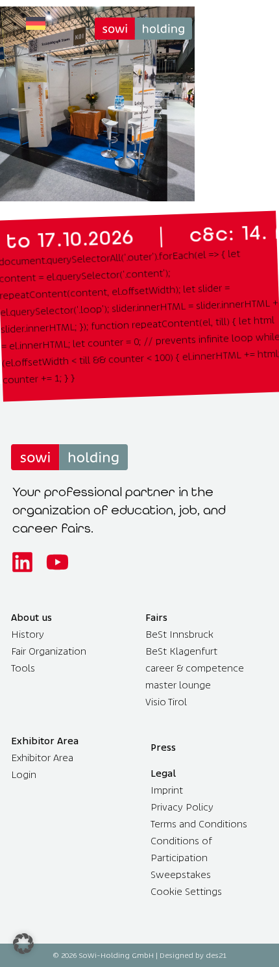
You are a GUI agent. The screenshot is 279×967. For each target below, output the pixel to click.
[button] (23, 943)
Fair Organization (48, 651)
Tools (23, 668)
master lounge (178, 685)
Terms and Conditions (199, 824)
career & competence (194, 668)
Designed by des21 (193, 955)
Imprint (167, 790)
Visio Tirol (166, 702)
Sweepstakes (181, 874)
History (27, 634)
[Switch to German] (35, 24)
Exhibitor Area (42, 757)
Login (23, 774)
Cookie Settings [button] (186, 891)
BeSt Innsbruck (179, 634)
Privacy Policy (182, 807)
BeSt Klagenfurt (181, 651)
